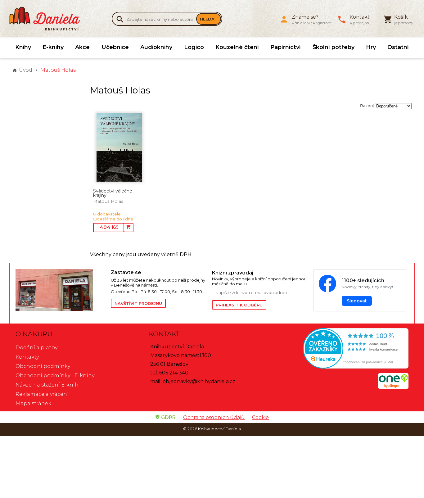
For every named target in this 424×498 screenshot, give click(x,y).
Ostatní (398, 47)
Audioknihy (156, 47)
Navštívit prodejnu (138, 303)
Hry (371, 47)
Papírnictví (285, 47)
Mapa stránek (33, 403)
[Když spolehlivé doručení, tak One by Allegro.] (393, 387)
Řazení (367, 105)
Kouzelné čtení (237, 47)
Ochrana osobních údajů (214, 417)
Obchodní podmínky (43, 366)
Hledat (209, 18)
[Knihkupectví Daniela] (48, 18)
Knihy (23, 47)
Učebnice (115, 47)
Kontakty (27, 357)
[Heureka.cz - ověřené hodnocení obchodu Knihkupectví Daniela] (345, 349)
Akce (82, 47)
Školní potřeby (333, 47)
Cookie (260, 417)
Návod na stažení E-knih (47, 385)
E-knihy (53, 47)
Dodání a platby (36, 348)
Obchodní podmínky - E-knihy (55, 375)
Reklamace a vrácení (42, 394)
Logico (194, 47)
